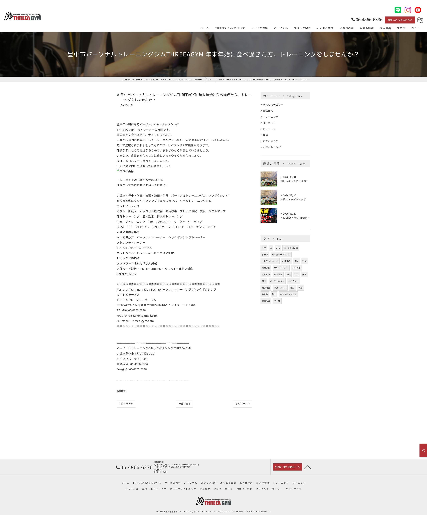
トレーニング (270, 116)
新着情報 (121, 390)
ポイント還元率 (291, 247)
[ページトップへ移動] (307, 467)
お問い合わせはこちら (399, 20)
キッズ (277, 300)
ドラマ (265, 254)
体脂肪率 (278, 274)
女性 (264, 247)
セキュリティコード (281, 254)
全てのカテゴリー (273, 104)
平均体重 (296, 267)
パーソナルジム (277, 281)
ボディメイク (270, 141)
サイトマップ (294, 489)
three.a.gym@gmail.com (141, 316)
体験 (300, 287)
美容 (265, 135)
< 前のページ (126, 403)
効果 (304, 261)
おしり (265, 294)
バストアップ (280, 287)
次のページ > (243, 403)
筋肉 (274, 294)
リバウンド (293, 281)
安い (296, 274)
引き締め (266, 287)
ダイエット (269, 123)
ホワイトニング (272, 147)
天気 (304, 274)
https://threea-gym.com (137, 321)
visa (278, 247)
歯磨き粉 (266, 267)
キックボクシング (288, 294)
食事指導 (266, 300)
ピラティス (269, 129)
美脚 (292, 287)
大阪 (288, 274)
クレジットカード (270, 261)
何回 (296, 261)
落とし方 (266, 274)
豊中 (264, 281)
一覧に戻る (184, 403)
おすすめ (286, 261)
